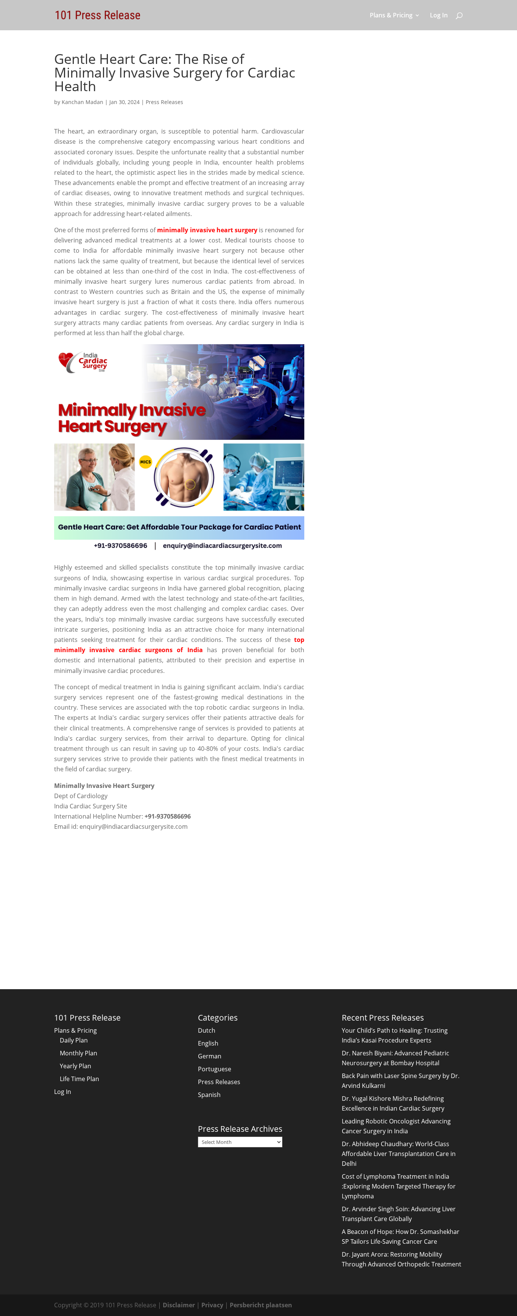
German (209, 1056)
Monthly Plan (78, 1053)
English (208, 1043)
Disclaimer (179, 1305)
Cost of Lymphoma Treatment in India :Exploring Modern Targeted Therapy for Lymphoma (399, 1186)
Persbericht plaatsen (261, 1305)
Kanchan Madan (82, 102)
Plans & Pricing (391, 15)
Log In (439, 15)
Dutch (206, 1030)
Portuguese (214, 1069)
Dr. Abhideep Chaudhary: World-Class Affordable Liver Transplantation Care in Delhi (399, 1154)
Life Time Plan (79, 1079)
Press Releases (164, 102)
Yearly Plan (75, 1066)
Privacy (212, 1305)
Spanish (209, 1095)
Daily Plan (74, 1040)
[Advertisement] (179, 895)
